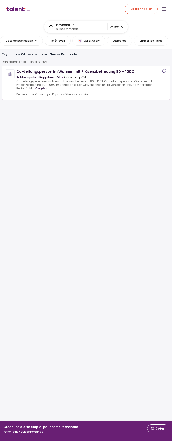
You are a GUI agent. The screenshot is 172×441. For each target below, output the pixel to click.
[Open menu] (164, 9)
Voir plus (41, 88)
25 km (114, 27)
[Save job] (164, 71)
